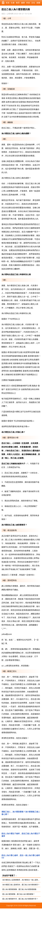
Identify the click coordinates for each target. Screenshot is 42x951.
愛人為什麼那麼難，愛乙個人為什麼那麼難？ (18, 894)
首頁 (7, 3)
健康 (23, 3)
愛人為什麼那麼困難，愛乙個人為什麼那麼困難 (19, 889)
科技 (28, 3)
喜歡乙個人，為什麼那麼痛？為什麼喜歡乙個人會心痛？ (21, 813)
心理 (8, 14)
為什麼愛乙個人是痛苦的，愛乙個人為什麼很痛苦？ (21, 885)
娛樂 (38, 3)
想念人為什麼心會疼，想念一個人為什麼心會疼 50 (21, 856)
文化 (33, 3)
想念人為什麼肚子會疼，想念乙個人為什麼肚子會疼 (21, 834)
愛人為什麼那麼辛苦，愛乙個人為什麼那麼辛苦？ (20, 899)
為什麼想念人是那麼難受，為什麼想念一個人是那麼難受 (21, 880)
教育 (18, 3)
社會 (13, 3)
